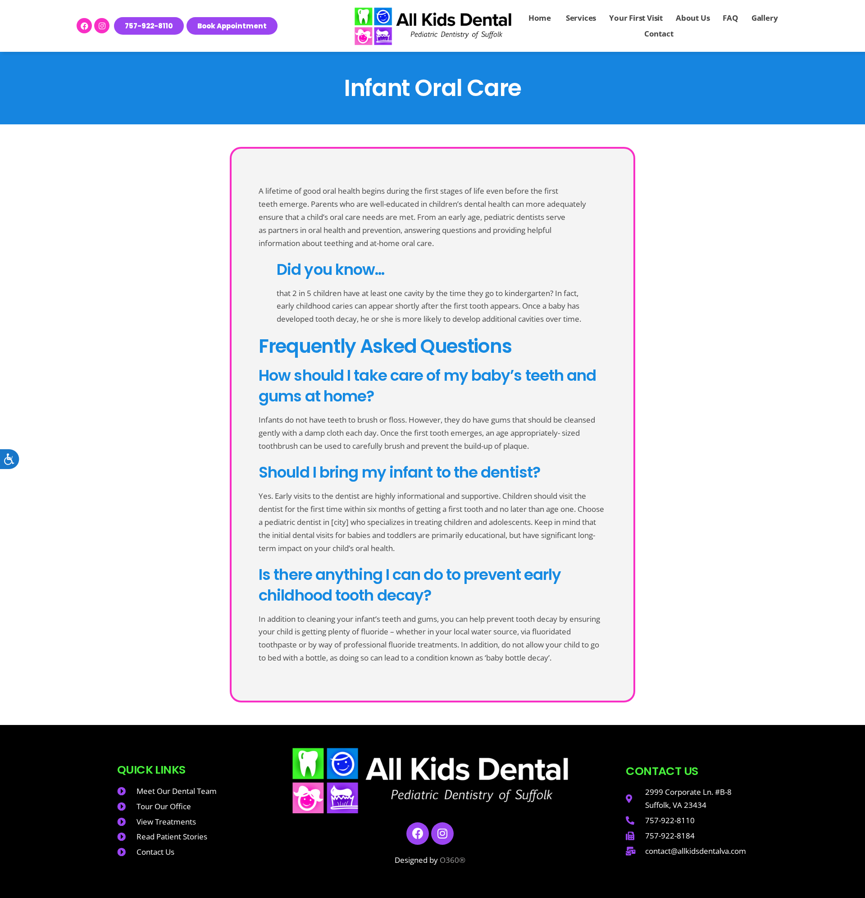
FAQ (730, 18)
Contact (659, 33)
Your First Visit (636, 18)
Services (580, 18)
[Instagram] (101, 25)
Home (539, 18)
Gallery (764, 18)
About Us (693, 18)
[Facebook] (84, 25)
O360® (452, 860)
